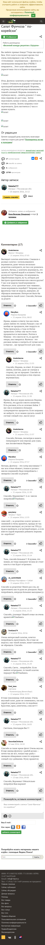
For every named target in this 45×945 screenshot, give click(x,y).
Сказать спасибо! (11, 197)
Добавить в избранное (17, 222)
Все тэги (4, 913)
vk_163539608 (14, 578)
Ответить (7, 305)
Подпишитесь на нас (34, 139)
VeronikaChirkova (15, 741)
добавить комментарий (11, 832)
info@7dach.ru (13, 879)
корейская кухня (14, 152)
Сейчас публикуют (8, 887)
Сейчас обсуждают (8, 890)
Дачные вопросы (8, 894)
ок (33, 15)
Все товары (5, 900)
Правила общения (8, 916)
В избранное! (11, 37)
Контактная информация (10, 926)
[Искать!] (41, 21)
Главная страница (8, 884)
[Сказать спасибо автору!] (41, 305)
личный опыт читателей (35, 150)
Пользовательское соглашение (13, 919)
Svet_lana (12, 686)
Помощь (4, 897)
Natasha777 (16, 391)
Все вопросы (6, 906)
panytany (12, 512)
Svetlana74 (13, 630)
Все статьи (5, 910)
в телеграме (6, 142)
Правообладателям (8, 929)
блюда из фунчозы (28, 152)
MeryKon (14, 312)
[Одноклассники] (36, 158)
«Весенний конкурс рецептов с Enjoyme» (21, 45)
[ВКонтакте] (32, 158)
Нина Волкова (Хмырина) (19, 214)
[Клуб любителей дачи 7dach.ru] (11, 21)
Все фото (5, 903)
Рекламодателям (8, 932)
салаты (38, 152)
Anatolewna (13, 250)
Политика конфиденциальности (13, 922)
